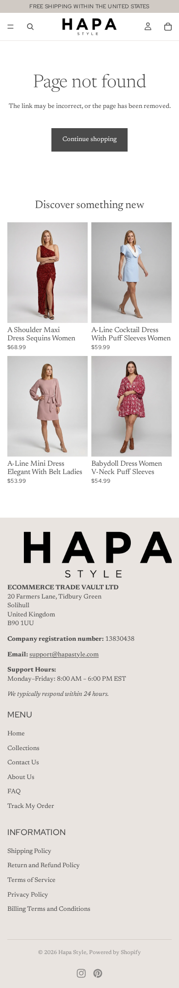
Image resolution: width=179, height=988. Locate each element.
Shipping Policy (29, 851)
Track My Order (30, 806)
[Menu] (10, 26)
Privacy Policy (27, 895)
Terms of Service (31, 880)
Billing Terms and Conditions (48, 910)
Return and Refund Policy (43, 866)
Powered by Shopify (115, 952)
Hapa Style (72, 952)
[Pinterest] (97, 973)
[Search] (30, 27)
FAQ (14, 792)
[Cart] (168, 27)
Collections (23, 748)
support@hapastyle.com (64, 655)
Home (16, 734)
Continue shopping (89, 139)
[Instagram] (81, 973)
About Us (20, 777)
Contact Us (23, 763)
